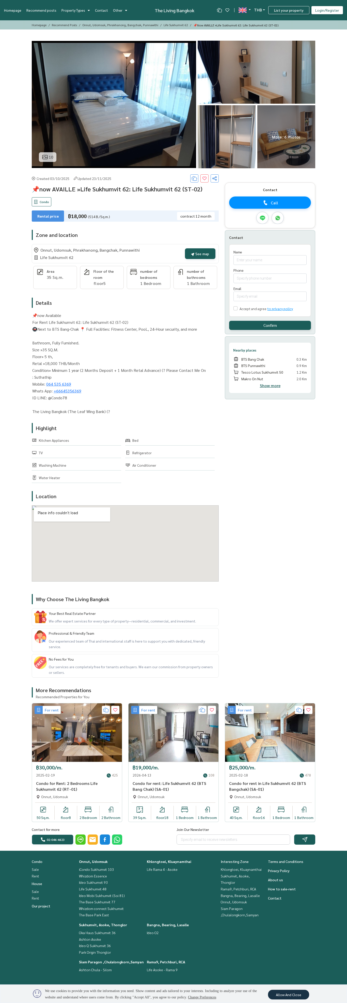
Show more (270, 385)
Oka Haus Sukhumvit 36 (97, 932)
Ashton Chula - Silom (95, 969)
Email (237, 288)
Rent (35, 876)
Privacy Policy (279, 870)
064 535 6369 (58, 384)
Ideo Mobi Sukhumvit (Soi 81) (102, 895)
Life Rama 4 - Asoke (162, 869)
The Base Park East (94, 915)
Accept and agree (253, 308)
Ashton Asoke (90, 939)
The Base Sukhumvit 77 (97, 902)
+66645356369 (67, 390)
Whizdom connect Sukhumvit (101, 908)
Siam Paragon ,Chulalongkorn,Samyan (111, 962)
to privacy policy (280, 308)
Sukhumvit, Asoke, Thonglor (103, 924)
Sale (35, 869)
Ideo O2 (153, 932)
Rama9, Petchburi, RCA (166, 962)
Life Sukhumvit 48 (92, 889)
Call (274, 202)
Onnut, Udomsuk (93, 861)
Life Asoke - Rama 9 (162, 969)
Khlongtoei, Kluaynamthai (169, 861)
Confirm (270, 325)
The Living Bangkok (174, 10)
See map (201, 253)
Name (237, 252)
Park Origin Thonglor (95, 952)
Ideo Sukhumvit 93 (93, 882)
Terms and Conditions (285, 861)
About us (275, 879)
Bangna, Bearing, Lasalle (168, 924)
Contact (101, 10)
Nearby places (244, 350)
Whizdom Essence (93, 876)
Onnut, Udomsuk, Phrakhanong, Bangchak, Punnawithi (120, 25)
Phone (238, 270)
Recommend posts (41, 10)
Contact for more (46, 829)
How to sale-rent (282, 889)
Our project (41, 906)
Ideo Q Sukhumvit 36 (95, 945)
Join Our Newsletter (193, 829)
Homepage (12, 10)
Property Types (73, 10)
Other (117, 10)
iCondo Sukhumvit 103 (96, 869)
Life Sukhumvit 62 (176, 25)
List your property (289, 10)
